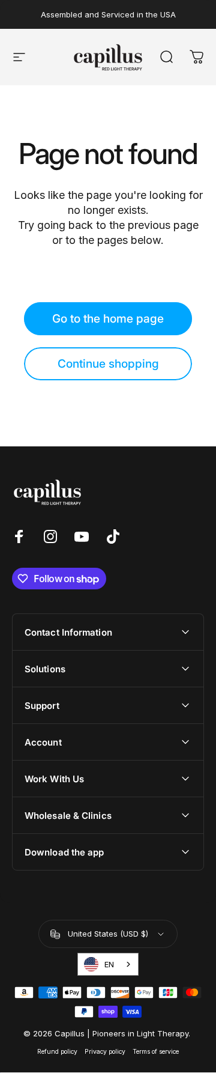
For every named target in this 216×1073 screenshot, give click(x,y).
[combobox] (108, 964)
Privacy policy (105, 1052)
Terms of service (156, 1052)
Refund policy (57, 1052)
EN (109, 964)
